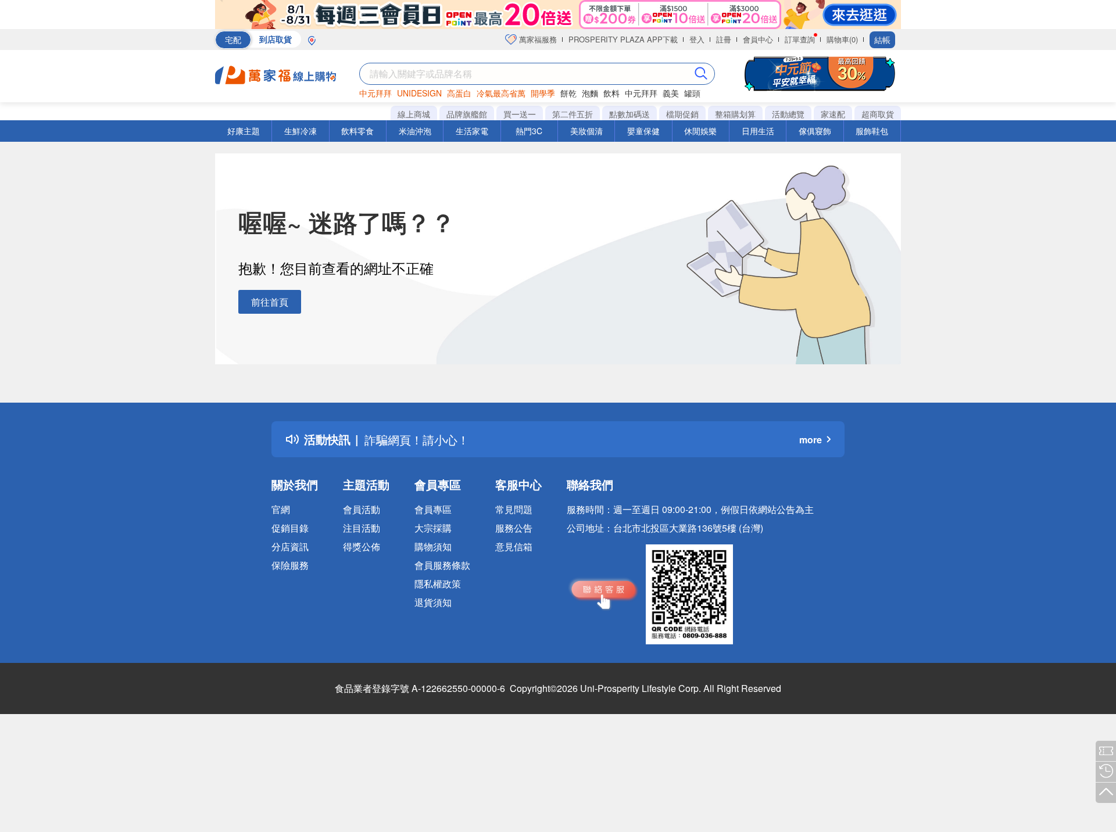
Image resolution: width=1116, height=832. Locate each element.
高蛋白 (459, 93)
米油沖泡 (415, 131)
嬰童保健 (643, 131)
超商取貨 (877, 114)
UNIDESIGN (419, 93)
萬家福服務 (537, 39)
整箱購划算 (735, 114)
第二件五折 (572, 114)
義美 (671, 93)
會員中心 (758, 39)
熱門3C (529, 131)
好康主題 (243, 131)
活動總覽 (788, 114)
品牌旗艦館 (466, 114)
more (810, 439)
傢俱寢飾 (815, 131)
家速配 (833, 114)
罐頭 (692, 93)
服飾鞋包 (872, 131)
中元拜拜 (375, 93)
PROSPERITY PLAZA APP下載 (623, 39)
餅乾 (568, 93)
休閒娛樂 (700, 131)
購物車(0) (842, 39)
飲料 (611, 93)
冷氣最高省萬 (501, 93)
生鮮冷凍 (300, 131)
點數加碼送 (629, 114)
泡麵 (590, 93)
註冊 (723, 39)
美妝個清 (586, 131)
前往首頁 (269, 302)
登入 (696, 39)
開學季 (543, 93)
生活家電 (472, 131)
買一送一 (519, 114)
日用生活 (758, 131)
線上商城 (414, 114)
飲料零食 (357, 131)
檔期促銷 (682, 114)
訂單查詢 (800, 39)
